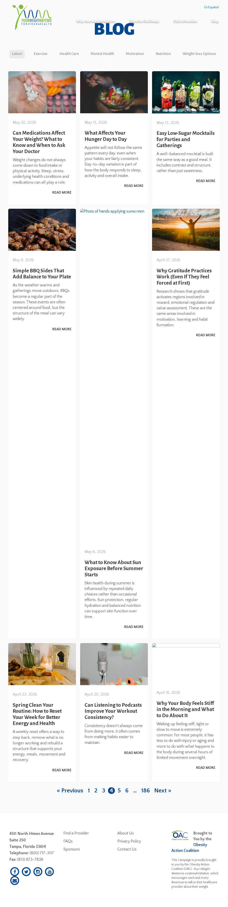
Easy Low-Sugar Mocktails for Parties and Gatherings (186, 139)
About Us (125, 833)
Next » (162, 790)
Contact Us (126, 849)
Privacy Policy (129, 841)
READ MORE (61, 192)
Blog (215, 21)
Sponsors (71, 849)
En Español (211, 7)
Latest (17, 54)
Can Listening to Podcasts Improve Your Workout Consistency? (113, 711)
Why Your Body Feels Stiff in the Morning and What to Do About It (185, 709)
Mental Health (102, 54)
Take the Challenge (144, 21)
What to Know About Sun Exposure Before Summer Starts (114, 568)
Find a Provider (185, 21)
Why (95, 21)
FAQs (68, 841)
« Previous (70, 790)
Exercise (40, 54)
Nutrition (163, 54)
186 (145, 790)
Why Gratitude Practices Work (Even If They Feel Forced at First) (184, 277)
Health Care (69, 54)
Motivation (135, 54)
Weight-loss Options (199, 54)
